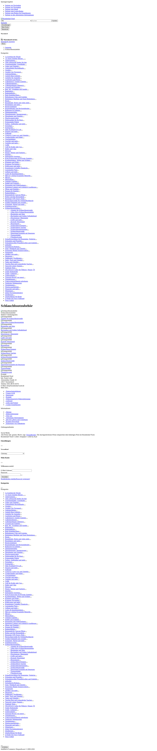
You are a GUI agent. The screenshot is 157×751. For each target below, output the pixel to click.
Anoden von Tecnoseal (13, 72)
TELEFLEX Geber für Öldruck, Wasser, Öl (20, 270)
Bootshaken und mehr (12, 105)
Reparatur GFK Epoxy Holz (14, 199)
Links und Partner (11, 403)
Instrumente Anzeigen (12, 156)
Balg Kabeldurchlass (12, 95)
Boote (7, 101)
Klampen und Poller (12, 162)
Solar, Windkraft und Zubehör (15, 249)
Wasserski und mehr (12, 289)
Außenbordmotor (11, 83)
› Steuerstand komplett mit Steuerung (22, 233)
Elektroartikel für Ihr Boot (14, 120)
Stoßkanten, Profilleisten (13, 258)
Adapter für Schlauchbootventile (12, 318)
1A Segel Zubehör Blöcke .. (14, 58)
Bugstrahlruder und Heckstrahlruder (17, 108)
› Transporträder (15, 235)
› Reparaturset (14, 224)
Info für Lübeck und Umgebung (16, 420)
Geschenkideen (10, 139)
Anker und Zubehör (12, 66)
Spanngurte (9, 252)
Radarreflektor (10, 193)
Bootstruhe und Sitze (8, 326)
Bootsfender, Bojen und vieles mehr (17, 103)
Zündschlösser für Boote (13, 296)
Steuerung (8, 256)
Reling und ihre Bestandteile (14, 197)
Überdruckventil (6, 372)
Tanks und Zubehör (11, 262)
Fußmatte (8, 133)
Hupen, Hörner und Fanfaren (15, 153)
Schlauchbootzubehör (12, 208)
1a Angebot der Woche (13, 57)
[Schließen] (2, 38)
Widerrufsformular (11, 414)
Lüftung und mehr (11, 172)
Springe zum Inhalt (11, 9)
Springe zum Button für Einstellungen (18, 13)
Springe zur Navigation (13, 5)
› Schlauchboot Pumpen (17, 225)
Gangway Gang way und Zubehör (16, 135)
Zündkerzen (9, 295)
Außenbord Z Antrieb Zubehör (15, 82)
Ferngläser (8, 126)
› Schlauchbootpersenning (18, 229)
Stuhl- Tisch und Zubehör (13, 260)
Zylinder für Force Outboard (14, 298)
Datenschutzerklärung (13, 391)
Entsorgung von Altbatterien (15, 423)
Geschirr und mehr (11, 141)
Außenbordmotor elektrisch (14, 85)
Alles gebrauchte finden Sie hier (16, 62)
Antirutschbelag (10, 74)
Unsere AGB (10, 393)
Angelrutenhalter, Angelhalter (15, 64)
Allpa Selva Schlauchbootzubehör (12, 322)
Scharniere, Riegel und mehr (14, 204)
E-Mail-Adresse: (6, 470)
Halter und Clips (10, 149)
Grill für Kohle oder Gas (13, 147)
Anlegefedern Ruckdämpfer (14, 68)
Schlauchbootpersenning (9, 357)
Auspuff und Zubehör (12, 87)
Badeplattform (10, 93)
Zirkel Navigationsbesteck (14, 293)
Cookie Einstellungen (13, 405)
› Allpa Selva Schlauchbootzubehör (21, 212)
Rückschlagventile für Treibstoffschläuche (19, 201)
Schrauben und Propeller (13, 241)
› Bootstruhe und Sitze (17, 214)
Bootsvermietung (11, 106)
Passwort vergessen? (23, 479)
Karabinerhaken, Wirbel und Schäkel (17, 160)
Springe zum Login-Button (14, 11)
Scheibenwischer (11, 206)
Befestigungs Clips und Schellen (16, 97)
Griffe (7, 145)
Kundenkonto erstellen (8, 479)
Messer (7, 177)
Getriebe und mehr (11, 143)
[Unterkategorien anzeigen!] (25, 68)
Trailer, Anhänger (11, 273)
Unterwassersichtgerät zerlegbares (16, 281)
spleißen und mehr (11, 254)
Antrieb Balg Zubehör (12, 76)
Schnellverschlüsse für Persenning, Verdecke (20, 239)
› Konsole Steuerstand (17, 222)
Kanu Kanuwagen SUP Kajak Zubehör (18, 158)
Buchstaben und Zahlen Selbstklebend (14, 330)
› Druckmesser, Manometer (18, 218)
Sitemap (8, 412)
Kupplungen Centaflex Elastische (16, 168)
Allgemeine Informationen (14, 418)
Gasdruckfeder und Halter (14, 137)
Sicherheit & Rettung (12, 247)
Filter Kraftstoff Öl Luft (13, 130)
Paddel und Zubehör (12, 183)
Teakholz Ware (10, 268)
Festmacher (9, 128)
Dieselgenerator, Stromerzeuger (15, 114)
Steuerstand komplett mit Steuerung (13, 365)
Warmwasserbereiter (12, 287)
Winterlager (9, 291)
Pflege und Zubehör (12, 189)
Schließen (5, 747)
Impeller (8, 154)
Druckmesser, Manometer (9, 334)
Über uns (8, 416)
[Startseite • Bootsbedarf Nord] (8, 19)
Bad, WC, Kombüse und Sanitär (16, 89)
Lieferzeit (8, 401)
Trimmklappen (10, 279)
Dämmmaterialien (11, 112)
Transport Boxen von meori (14, 277)
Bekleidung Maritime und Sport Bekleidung (20, 99)
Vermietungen (10, 285)
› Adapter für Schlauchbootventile (21, 210)
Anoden (8, 70)
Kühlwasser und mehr (12, 166)
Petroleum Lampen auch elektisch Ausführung (20, 187)
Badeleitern (9, 91)
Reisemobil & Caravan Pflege (15, 195)
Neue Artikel (9, 300)
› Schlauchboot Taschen (17, 227)
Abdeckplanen (10, 60)
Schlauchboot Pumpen (8, 349)
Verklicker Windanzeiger (13, 283)
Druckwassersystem (12, 118)
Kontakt (8, 397)
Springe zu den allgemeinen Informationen (19, 15)
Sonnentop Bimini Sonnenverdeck (16, 250)
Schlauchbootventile (8, 361)
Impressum (9, 395)
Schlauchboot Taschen (8, 353)
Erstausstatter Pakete (12, 122)
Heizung (8, 151)
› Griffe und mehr (15, 220)
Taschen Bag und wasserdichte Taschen (18, 264)
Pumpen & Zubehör (12, 191)
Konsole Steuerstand (8, 341)
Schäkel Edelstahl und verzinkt (15, 202)
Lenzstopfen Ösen (11, 170)
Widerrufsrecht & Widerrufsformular (17, 399)
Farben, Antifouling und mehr (15, 124)
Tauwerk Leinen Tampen (13, 266)
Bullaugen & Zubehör (12, 110)
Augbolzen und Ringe (12, 80)
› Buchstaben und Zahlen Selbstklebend (23, 216)
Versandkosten (31, 435)
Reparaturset (5, 345)
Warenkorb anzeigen (8, 42)
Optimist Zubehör (11, 181)
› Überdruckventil (15, 237)
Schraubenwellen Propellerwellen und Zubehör (21, 243)
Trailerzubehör (10, 275)
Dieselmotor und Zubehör (14, 116)
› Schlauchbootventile (16, 231)
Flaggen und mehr (11, 131)
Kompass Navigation (12, 164)
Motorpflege (9, 179)
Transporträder (6, 368)
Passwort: (4, 472)
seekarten (8, 245)
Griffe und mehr (6, 338)
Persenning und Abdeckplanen (15, 185)
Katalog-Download (12, 421)
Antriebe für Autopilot (12, 78)
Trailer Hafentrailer (11, 272)
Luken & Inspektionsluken (14, 174)
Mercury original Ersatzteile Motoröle (17, 176)
